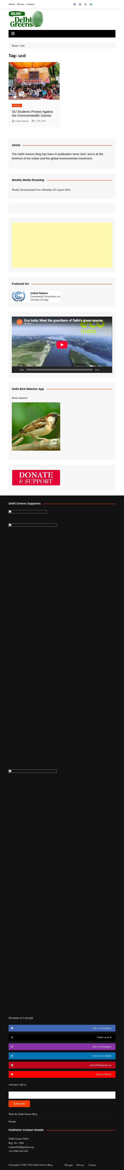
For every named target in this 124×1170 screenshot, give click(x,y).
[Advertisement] (62, 245)
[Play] (16, 369)
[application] (62, 345)
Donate (20, 4)
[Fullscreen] (108, 369)
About (12, 4)
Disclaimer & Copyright (21, 1017)
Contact (30, 4)
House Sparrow (20, 397)
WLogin (68, 1165)
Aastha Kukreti (22, 120)
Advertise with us (17, 1084)
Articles (17, 105)
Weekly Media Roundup (28, 180)
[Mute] (102, 369)
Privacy (80, 1165)
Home (15, 45)
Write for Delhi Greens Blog (23, 1114)
